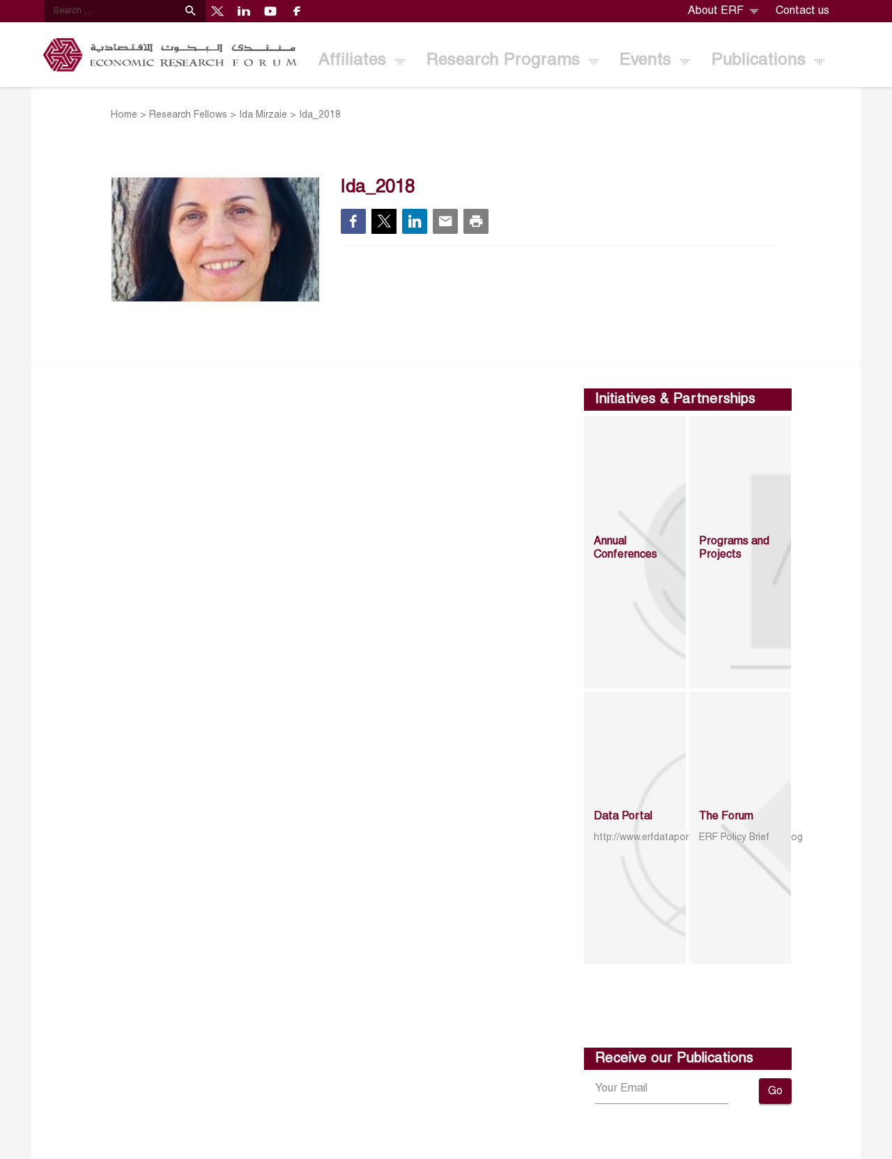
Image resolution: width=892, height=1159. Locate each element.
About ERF (717, 11)
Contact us (802, 11)
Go (775, 1091)
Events (648, 60)
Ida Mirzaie (263, 115)
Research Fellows (188, 115)
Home (124, 115)
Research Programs (505, 60)
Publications (761, 60)
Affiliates (354, 60)
